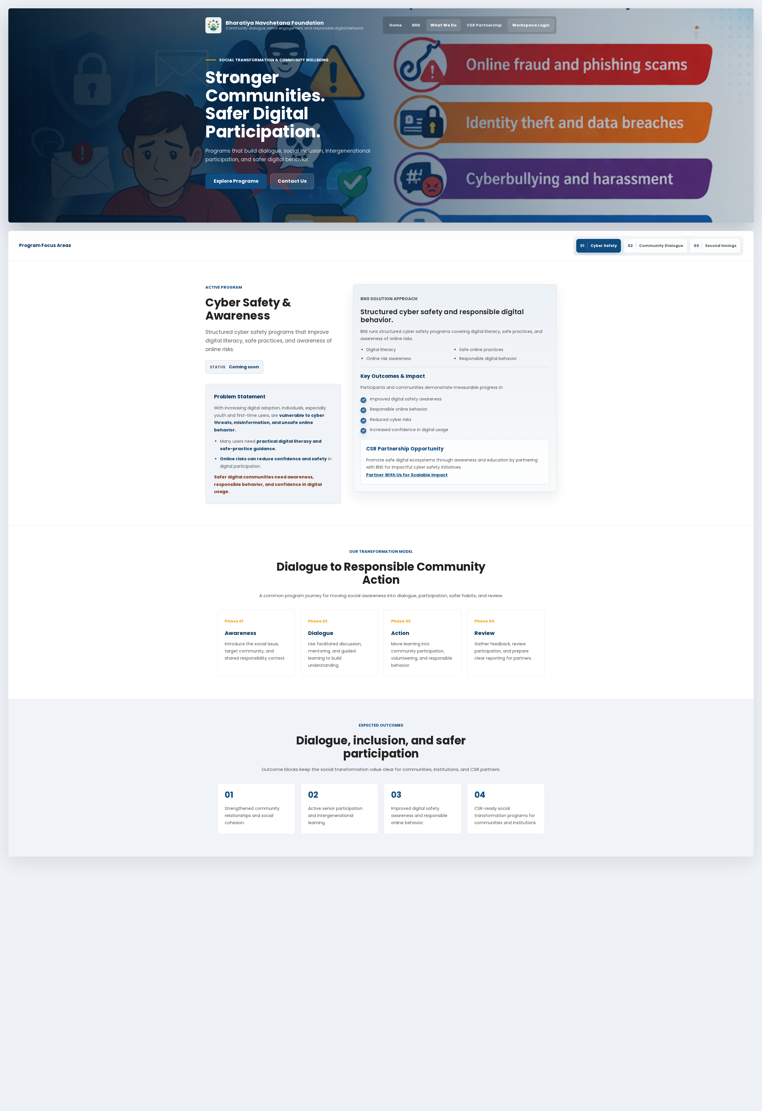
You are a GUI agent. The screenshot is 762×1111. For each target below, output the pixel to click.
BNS (416, 25)
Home (395, 25)
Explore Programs (236, 181)
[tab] (598, 246)
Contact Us (292, 181)
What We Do (443, 25)
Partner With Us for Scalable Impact (407, 475)
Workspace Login (530, 25)
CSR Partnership (484, 25)
